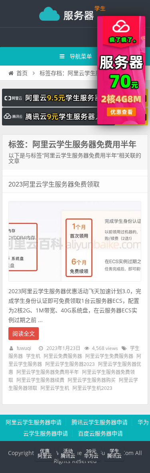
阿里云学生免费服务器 (109, 356)
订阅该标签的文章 (26, 151)
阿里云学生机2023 (92, 388)
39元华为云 (91, 454)
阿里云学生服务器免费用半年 (47, 372)
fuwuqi (24, 348)
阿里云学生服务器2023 (70, 364)
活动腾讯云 (68, 454)
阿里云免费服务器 (63, 356)
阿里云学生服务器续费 (40, 380)
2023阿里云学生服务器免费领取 (54, 184)
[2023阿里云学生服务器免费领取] (74, 283)
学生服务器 (75, 13)
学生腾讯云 (114, 454)
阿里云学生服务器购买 (92, 380)
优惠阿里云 (45, 454)
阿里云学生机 (54, 388)
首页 (22, 73)
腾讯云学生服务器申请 (100, 422)
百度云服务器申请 (100, 433)
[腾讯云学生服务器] (75, 123)
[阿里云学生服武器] (75, 104)
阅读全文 (23, 333)
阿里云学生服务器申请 (34, 422)
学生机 (33, 356)
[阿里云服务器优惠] (121, 122)
